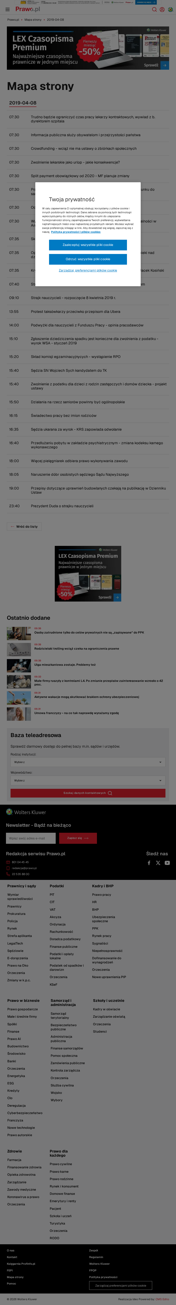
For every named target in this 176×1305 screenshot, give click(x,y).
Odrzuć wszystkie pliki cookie (88, 259)
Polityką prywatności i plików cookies (76, 232)
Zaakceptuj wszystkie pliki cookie (88, 245)
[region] (88, 234)
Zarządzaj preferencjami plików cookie (88, 270)
